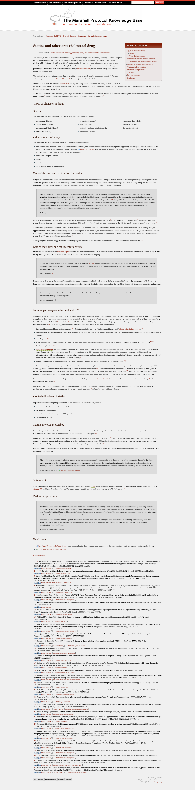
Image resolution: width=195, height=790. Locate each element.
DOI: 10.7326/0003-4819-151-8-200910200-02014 (67, 765)
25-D (93, 486)
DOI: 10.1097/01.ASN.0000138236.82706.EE (66, 680)
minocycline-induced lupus (129, 329)
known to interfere (87, 149)
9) (72, 235)
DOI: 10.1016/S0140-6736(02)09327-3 (64, 600)
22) (81, 357)
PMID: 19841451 (46, 765)
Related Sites (115, 2)
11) (52, 273)
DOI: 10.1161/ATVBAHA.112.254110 (76, 772)
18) (49, 338)
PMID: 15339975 (46, 680)
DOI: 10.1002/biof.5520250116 (62, 638)
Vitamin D (130, 72)
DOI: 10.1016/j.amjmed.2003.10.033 (64, 672)
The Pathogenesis (72, 2)
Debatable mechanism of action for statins (141, 59)
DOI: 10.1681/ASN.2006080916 (62, 748)
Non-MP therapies (69, 36)
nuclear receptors (84, 69)
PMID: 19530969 (46, 621)
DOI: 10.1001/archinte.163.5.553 (62, 667)
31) (110, 438)
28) (54, 381)
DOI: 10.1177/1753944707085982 (63, 738)
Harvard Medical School (70, 470)
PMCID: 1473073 (58, 646)
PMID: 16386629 (46, 631)
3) (110, 199)
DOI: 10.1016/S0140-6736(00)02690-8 (64, 753)
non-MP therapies (39, 556)
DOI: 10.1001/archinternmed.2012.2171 (76, 709)
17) (47, 338)
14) (49, 324)
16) (142, 328)
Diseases (88, 2)
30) (96, 433)
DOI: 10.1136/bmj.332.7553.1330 (75, 646)
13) (68, 321)
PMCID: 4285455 (58, 709)
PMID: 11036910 (46, 753)
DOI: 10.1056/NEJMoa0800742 (62, 568)
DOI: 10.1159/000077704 (60, 687)
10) (142, 240)
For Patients (40, 2)
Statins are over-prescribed (136, 70)
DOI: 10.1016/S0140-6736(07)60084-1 (64, 758)
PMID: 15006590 (46, 672)
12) (58, 321)
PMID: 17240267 (46, 758)
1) (44, 96)
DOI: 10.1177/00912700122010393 (63, 728)
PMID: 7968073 (46, 607)
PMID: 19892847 (46, 721)
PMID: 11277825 (46, 592)
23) (125, 361)
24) (97, 368)
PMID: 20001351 (46, 714)
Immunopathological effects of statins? (140, 64)
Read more (131, 78)
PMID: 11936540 (46, 653)
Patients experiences (134, 75)
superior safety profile (97, 379)
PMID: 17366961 (46, 660)
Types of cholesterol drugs (136, 51)
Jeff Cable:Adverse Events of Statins (52, 549)
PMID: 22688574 (46, 709)
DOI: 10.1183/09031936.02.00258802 (64, 653)
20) (153, 342)
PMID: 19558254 (46, 702)
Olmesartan (65, 83)
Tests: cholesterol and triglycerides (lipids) (67, 52)
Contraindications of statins (136, 67)
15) (72, 328)
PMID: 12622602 (46, 667)
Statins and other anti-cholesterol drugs (92, 36)
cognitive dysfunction (44, 349)
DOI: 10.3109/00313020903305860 (63, 714)
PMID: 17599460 (46, 694)
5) (50, 212)
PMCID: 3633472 (58, 772)
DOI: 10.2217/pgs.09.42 (60, 621)
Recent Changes (50, 779)
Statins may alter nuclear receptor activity (143, 61)
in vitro (91, 263)
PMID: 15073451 (46, 687)
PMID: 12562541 (46, 614)
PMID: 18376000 (46, 568)
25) (127, 371)
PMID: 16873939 (46, 638)
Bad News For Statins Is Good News (52, 546)
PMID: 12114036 (46, 600)
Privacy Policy (158, 782)
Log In (68, 779)
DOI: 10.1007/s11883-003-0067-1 (63, 614)
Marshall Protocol (63, 79)
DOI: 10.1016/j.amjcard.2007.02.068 (63, 694)
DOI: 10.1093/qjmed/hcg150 (61, 573)
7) (137, 220)
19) (151, 342)
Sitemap (61, 779)
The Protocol (55, 2)
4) (112, 199)
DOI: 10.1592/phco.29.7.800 (61, 702)
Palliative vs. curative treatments (97, 52)
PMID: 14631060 (46, 573)
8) (156, 222)
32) (102, 443)
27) (149, 378)
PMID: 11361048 (46, 728)
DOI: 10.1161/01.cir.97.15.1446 (61, 583)
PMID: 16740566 (46, 646)
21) (54, 345)
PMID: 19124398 (46, 738)
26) (107, 378)
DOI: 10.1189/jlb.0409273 (60, 721)
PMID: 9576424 (46, 583)
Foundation (100, 2)
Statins (131, 53)
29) (91, 388)
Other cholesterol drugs (137, 56)
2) (103, 96)
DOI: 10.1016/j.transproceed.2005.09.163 (65, 631)
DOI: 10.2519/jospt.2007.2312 (62, 660)
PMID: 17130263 (46, 748)
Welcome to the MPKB (53, 36)
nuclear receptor (63, 252)
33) (123, 488)
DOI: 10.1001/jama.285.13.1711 (62, 592)
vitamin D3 (37, 489)
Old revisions (38, 779)
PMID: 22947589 (46, 772)
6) (110, 220)
